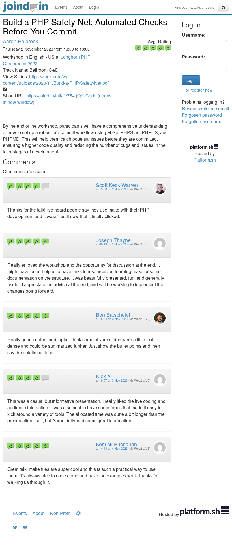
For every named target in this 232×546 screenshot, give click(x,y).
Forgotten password (202, 115)
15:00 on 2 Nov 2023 (113, 189)
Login (94, 7)
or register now (199, 90)
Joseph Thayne (113, 239)
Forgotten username (202, 121)
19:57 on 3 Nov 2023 (113, 380)
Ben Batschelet (113, 314)
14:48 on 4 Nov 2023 (113, 448)
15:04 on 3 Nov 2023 (113, 319)
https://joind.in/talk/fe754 (50, 95)
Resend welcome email (205, 108)
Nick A (103, 376)
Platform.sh (204, 159)
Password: (193, 57)
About (78, 7)
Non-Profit (60, 513)
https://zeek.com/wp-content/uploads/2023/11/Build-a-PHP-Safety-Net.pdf (56, 79)
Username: (193, 35)
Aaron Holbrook (20, 41)
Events (61, 7)
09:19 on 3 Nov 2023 (113, 244)
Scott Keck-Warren (117, 184)
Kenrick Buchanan (116, 444)
